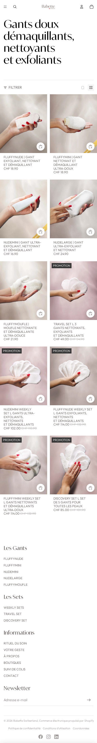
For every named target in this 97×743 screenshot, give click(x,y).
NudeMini (11, 572)
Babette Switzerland (25, 720)
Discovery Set (15, 620)
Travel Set (13, 614)
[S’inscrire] (88, 700)
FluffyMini (12, 565)
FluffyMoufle (16, 585)
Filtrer (15, 87)
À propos (11, 656)
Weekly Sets (14, 608)
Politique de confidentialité (24, 728)
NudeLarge (13, 578)
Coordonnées (81, 728)
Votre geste (14, 650)
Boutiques (12, 663)
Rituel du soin (15, 643)
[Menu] (5, 7)
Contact (11, 676)
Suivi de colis (14, 669)
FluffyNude (13, 559)
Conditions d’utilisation (56, 728)
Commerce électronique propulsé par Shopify (66, 720)
